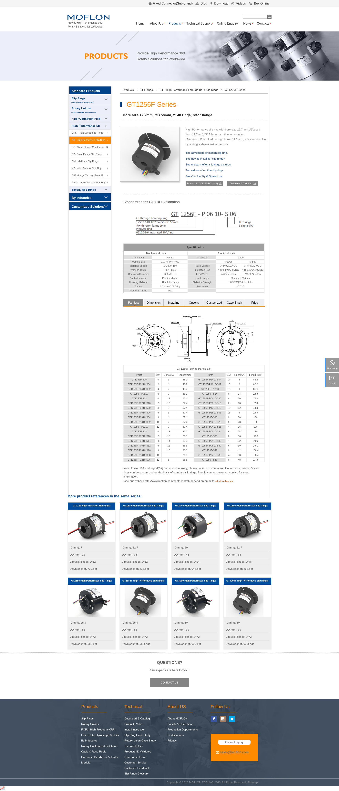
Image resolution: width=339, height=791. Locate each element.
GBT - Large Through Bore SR (88, 175)
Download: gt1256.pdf (239, 568)
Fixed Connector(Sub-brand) (173, 3)
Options (194, 302)
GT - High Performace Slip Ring (88, 140)
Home (140, 23)
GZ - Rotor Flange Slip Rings (87, 154)
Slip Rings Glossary (136, 773)
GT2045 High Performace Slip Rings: (195, 505)
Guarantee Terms (135, 757)
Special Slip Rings (84, 189)
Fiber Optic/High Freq (86, 118)
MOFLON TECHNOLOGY (205, 782)
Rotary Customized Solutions (99, 746)
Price (254, 302)
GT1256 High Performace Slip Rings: (247, 505)
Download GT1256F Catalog (202, 183)
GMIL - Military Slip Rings (85, 161)
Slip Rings (82, 100)
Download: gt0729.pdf (83, 568)
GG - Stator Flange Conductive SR (90, 147)
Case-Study (234, 302)
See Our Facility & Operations (204, 176)
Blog (203, 3)
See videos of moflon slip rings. (205, 170)
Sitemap (253, 782)
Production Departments (183, 729)
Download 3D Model (241, 183)
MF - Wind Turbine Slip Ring (87, 168)
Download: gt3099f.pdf (240, 643)
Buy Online (261, 3)
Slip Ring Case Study (137, 735)
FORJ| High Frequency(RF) (98, 729)
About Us (156, 23)
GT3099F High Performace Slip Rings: (247, 580)
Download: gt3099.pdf (187, 643)
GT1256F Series (235, 89)
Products (175, 23)
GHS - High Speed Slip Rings (87, 132)
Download (221, 3)
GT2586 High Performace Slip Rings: (91, 580)
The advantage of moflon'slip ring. (207, 152)
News (247, 23)
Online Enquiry (227, 23)
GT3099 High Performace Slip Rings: (195, 580)
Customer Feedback (137, 768)
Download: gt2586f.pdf (136, 643)
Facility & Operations (180, 724)
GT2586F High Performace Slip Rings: (143, 580)
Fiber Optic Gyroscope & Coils (100, 735)
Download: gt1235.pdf (135, 568)
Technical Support (198, 23)
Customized (214, 302)
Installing (173, 302)
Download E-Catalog (137, 718)
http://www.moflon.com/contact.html (167, 480)
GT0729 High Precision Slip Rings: (92, 505)
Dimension (153, 302)
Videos (240, 3)
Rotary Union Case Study (140, 740)
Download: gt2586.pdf (83, 643)
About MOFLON (178, 718)
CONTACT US (169, 682)
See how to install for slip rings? (205, 158)
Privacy (172, 740)
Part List (133, 302)
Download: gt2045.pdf (187, 568)
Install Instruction (134, 729)
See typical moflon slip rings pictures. (208, 164)
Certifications (176, 735)
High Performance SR (86, 125)
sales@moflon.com (234, 752)
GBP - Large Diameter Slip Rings (89, 182)
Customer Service (135, 762)
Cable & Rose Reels (93, 751)
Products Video (133, 724)
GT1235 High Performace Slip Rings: (143, 505)
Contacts (263, 23)
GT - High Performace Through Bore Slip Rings (188, 89)
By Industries (89, 740)
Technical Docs (133, 746)
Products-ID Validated (137, 751)
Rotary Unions (83, 110)
